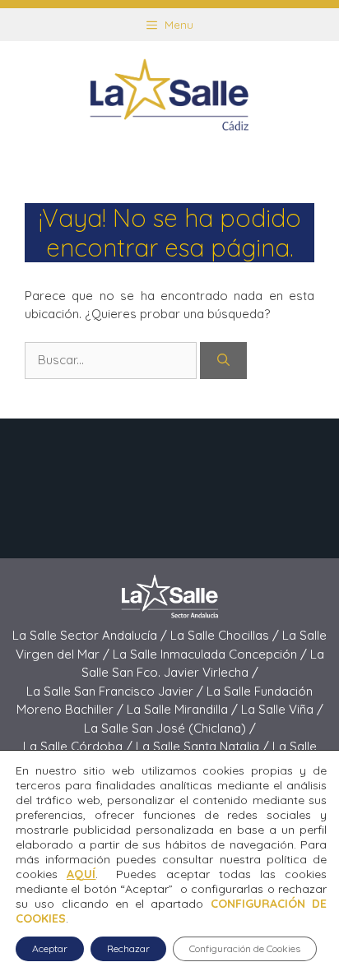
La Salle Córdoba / (79, 746)
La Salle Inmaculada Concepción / (211, 654)
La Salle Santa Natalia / (204, 746)
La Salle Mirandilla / (184, 709)
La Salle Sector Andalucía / (91, 635)
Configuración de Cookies (244, 948)
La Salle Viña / (282, 709)
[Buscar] (223, 360)
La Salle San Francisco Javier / (116, 691)
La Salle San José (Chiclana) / (170, 728)
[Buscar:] (112, 360)
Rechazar (128, 948)
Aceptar (49, 948)
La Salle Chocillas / (226, 635)
